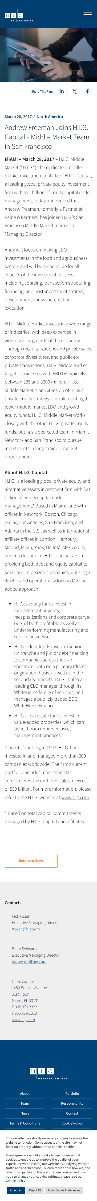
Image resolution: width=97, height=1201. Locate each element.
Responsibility (72, 1103)
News (24, 1113)
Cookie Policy (72, 1123)
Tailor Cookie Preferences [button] (64, 1190)
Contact (72, 1113)
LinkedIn (61, 91)
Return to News (31, 860)
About (24, 1093)
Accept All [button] (16, 1190)
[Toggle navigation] (86, 14)
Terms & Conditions (25, 1123)
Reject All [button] (35, 1190)
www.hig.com (75, 797)
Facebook (87, 91)
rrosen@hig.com (26, 929)
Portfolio (72, 1093)
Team (24, 1103)
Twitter (74, 91)
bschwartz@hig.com (29, 961)
